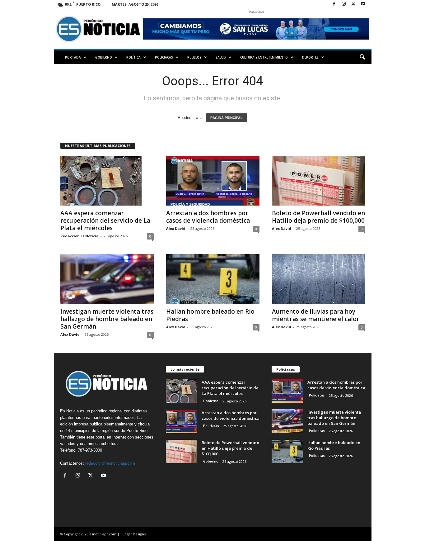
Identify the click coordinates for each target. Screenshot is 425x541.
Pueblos (194, 57)
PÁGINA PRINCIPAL (226, 118)
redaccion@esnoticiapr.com (110, 463)
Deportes (310, 57)
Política (133, 57)
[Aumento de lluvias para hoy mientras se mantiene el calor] (318, 279)
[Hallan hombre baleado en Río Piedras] (212, 279)
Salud (221, 57)
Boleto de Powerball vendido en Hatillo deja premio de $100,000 (318, 217)
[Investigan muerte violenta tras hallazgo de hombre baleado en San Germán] (107, 279)
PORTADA (73, 57)
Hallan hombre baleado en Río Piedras (210, 315)
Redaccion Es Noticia (79, 236)
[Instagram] (344, 4)
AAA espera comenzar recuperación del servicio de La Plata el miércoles (105, 220)
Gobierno (103, 57)
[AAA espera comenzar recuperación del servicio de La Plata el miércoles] (107, 181)
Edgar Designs (134, 534)
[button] (362, 57)
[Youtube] (363, 4)
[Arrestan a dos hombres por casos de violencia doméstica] (212, 181)
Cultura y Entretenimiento (264, 57)
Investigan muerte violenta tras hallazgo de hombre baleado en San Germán (106, 318)
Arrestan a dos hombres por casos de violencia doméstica (208, 217)
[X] (353, 4)
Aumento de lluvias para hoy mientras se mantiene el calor (315, 315)
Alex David (175, 228)
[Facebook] (334, 4)
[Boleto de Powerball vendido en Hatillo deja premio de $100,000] (318, 181)
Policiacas (164, 57)
